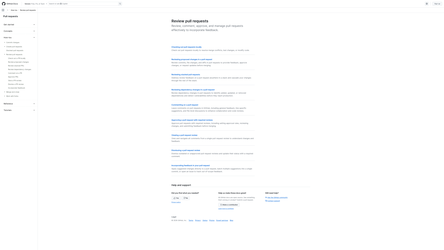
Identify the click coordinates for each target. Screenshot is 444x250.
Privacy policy (176, 202)
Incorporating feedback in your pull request (190, 165)
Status (205, 220)
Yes (177, 198)
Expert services (222, 220)
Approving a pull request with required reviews (192, 120)
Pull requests (10, 16)
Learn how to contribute (226, 208)
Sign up (437, 4)
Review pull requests (28, 10)
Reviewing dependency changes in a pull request (193, 90)
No (187, 198)
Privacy (198, 220)
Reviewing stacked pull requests (185, 74)
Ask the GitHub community (278, 197)
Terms (191, 220)
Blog (231, 220)
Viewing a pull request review (184, 135)
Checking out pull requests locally (186, 47)
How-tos (14, 10)
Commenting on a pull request (184, 105)
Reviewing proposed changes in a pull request (191, 59)
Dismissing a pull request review (185, 150)
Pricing (211, 220)
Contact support (274, 201)
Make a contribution (230, 205)
